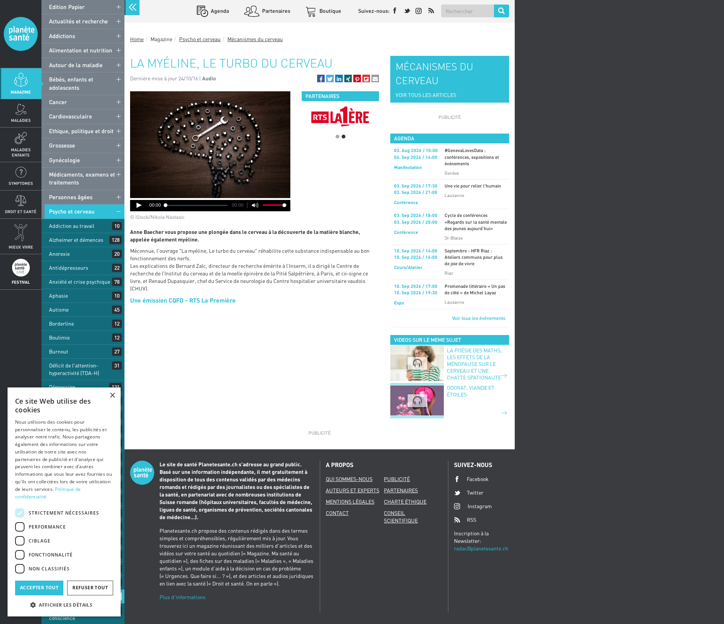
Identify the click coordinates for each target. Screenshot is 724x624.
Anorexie (59, 254)
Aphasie (58, 295)
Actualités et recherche (78, 21)
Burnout (58, 351)
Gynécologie (64, 160)
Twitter (475, 492)
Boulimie (59, 337)
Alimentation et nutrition (80, 50)
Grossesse (62, 145)
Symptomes (21, 183)
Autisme (59, 309)
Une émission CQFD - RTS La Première (183, 300)
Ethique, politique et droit (81, 131)
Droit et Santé (21, 211)
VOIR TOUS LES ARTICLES (426, 95)
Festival (21, 282)
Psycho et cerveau (72, 211)
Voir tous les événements (478, 318)
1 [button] (337, 136)
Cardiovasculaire (70, 116)
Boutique (329, 11)
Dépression (62, 387)
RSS (471, 519)
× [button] (112, 395)
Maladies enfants (21, 152)
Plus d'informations (183, 597)
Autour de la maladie (76, 64)
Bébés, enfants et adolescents (71, 83)
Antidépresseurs (68, 267)
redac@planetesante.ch (481, 548)
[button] (321, 78)
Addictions (62, 35)
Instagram (480, 506)
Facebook (478, 479)
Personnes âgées (70, 197)
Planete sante (21, 34)
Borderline (61, 323)
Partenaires (275, 11)
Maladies (21, 120)
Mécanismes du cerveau (255, 39)
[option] (340, 116)
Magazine (21, 91)
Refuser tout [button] (90, 587)
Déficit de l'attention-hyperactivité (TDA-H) (74, 369)
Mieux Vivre (21, 246)
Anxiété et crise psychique (79, 281)
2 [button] (343, 136)
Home (137, 39)
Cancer (58, 101)
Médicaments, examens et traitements (82, 178)
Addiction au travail (71, 226)
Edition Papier (67, 6)
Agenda (219, 11)
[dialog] (64, 501)
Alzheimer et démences (76, 240)
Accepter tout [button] (39, 587)
